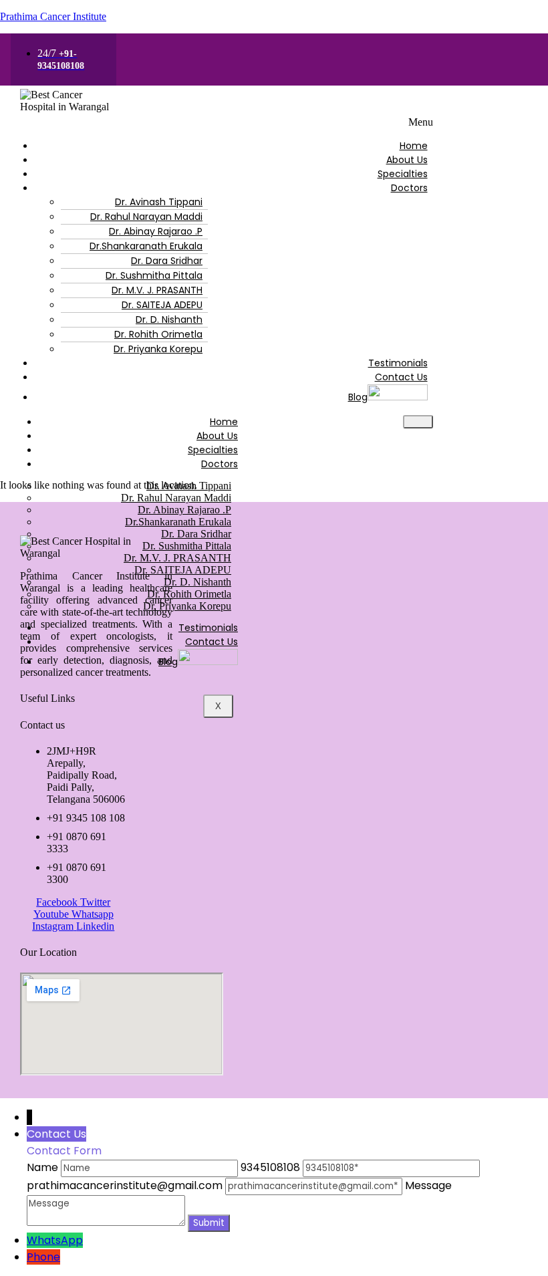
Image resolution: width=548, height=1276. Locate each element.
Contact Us (401, 377)
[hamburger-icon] (418, 421)
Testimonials (398, 363)
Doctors (409, 188)
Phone (43, 1257)
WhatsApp (55, 1240)
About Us (407, 159)
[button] (220, 122)
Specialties (403, 173)
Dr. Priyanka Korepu (158, 349)
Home (414, 145)
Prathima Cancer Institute (53, 16)
